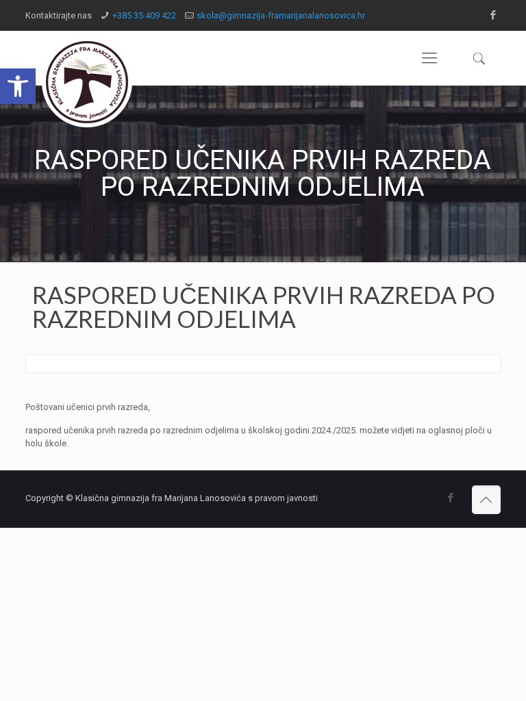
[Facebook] (493, 15)
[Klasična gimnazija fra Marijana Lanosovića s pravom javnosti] (87, 82)
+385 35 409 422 (144, 15)
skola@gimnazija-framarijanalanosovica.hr (281, 15)
